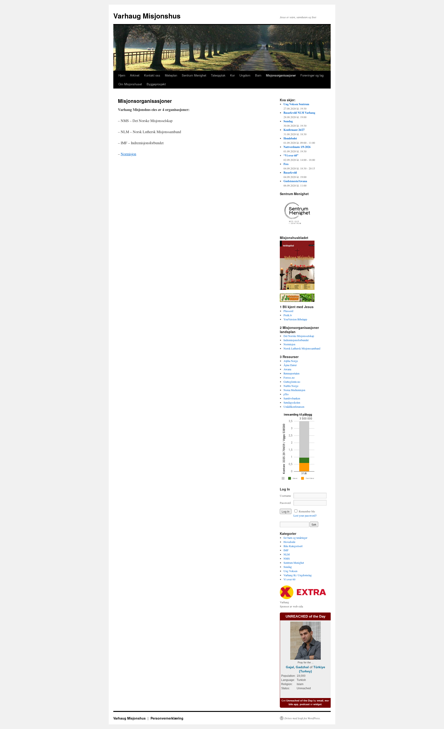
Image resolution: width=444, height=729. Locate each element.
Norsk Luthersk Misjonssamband (302, 348)
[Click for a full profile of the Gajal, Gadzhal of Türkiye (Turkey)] (305, 658)
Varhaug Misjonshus (147, 16)
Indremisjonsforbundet (296, 340)
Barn (258, 75)
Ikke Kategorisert (293, 546)
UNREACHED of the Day (305, 616)
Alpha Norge (291, 361)
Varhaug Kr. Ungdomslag (298, 575)
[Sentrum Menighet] (297, 229)
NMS (287, 558)
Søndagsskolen (292, 402)
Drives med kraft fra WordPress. (302, 718)
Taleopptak (218, 75)
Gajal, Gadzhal (297, 667)
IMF (286, 550)
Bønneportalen (291, 373)
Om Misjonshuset (130, 84)
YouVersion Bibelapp (295, 319)
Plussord (288, 311)
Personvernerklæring (167, 718)
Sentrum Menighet (194, 75)
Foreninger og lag (312, 75)
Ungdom (244, 75)
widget (317, 704)
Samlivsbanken (292, 398)
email (320, 700)
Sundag (288, 567)
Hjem (121, 75)
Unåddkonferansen (294, 406)
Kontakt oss (152, 75)
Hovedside (289, 542)
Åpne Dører (290, 365)
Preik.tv (288, 315)
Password (285, 503)
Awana (287, 369)
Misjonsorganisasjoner (281, 75)
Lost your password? (305, 515)
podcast (305, 704)
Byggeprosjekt (156, 84)
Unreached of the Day (299, 700)
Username (285, 495)
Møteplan (171, 75)
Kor (232, 75)
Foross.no (289, 377)
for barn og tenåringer (295, 537)
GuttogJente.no (292, 381)
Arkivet (134, 75)
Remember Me (307, 511)
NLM (287, 554)
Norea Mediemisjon (294, 390)
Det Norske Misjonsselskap (299, 336)
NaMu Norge (291, 386)
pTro (286, 394)
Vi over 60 (289, 579)
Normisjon (128, 153)
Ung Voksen (290, 571)
